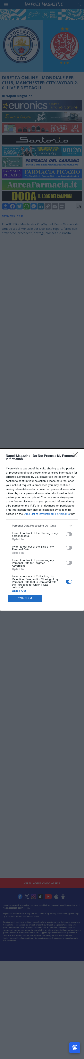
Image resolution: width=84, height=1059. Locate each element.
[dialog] (42, 529)
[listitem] (42, 526)
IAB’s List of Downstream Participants (47, 513)
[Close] (76, 456)
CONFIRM (25, 598)
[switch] (69, 534)
